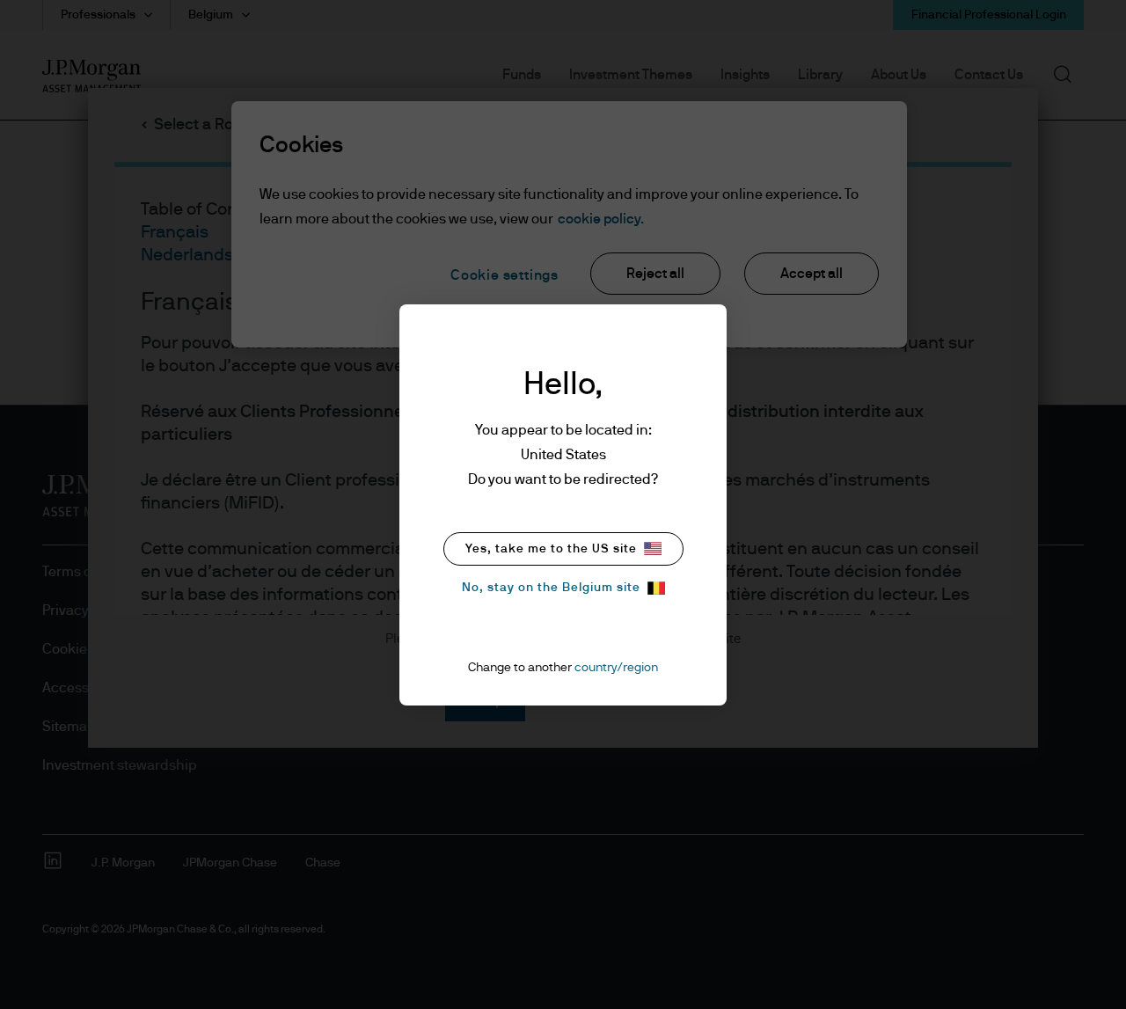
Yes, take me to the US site (551, 549)
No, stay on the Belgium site (551, 587)
